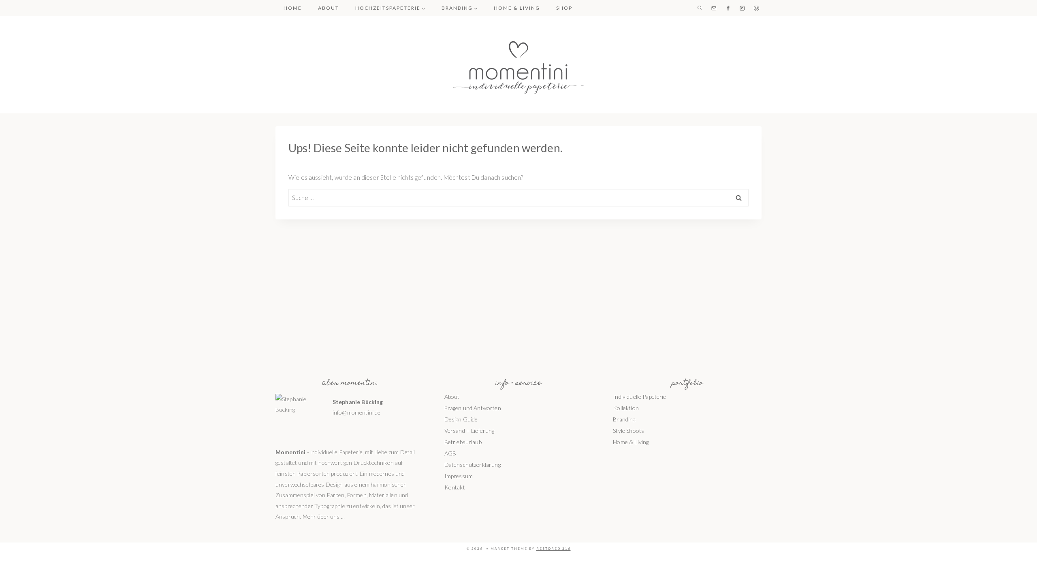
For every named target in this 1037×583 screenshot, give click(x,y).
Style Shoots (628, 430)
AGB (450, 453)
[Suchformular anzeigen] (699, 8)
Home (293, 8)
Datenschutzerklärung (472, 464)
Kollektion (626, 407)
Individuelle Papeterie (639, 396)
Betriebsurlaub (463, 441)
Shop (564, 8)
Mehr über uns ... (324, 516)
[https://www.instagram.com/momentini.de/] (742, 8)
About (328, 8)
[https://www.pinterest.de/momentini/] (756, 8)
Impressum (458, 475)
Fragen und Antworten (472, 407)
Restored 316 (553, 549)
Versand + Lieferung (469, 430)
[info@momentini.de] (713, 8)
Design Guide (461, 419)
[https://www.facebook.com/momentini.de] (728, 8)
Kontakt (454, 487)
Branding (624, 419)
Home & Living (517, 8)
